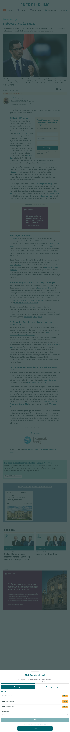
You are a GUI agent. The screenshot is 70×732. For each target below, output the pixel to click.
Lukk (35, 728)
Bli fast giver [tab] (18, 687)
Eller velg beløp (5, 711)
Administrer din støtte (42, 724)
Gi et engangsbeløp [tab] (52, 687)
